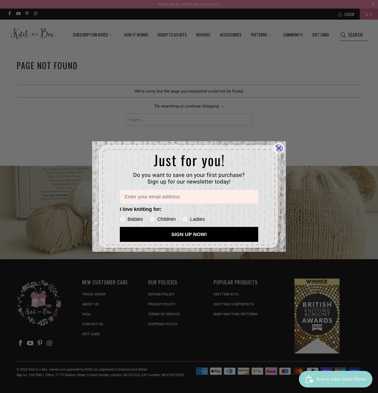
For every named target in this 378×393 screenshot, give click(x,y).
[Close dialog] (279, 148)
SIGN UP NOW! (189, 234)
